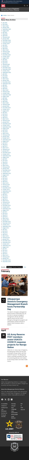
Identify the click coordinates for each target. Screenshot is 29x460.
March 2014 (6, 200)
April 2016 (5, 164)
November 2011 (7, 242)
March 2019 (6, 119)
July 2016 (5, 159)
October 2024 (6, 43)
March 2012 (6, 236)
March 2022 (6, 79)
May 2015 (5, 180)
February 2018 (6, 135)
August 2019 (6, 111)
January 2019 (6, 122)
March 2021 (6, 90)
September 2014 (7, 191)
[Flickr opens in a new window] (11, 399)
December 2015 (7, 170)
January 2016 (6, 168)
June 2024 (5, 46)
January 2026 (6, 27)
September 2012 (7, 226)
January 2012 (6, 239)
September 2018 (7, 127)
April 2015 (5, 181)
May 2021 (5, 87)
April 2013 (5, 216)
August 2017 (6, 141)
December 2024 (7, 40)
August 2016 (6, 157)
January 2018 (6, 136)
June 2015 (5, 178)
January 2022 (6, 80)
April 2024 (5, 48)
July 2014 (5, 194)
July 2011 (5, 248)
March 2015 (6, 183)
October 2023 (6, 56)
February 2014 (6, 202)
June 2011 (5, 250)
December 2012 (7, 221)
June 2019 (5, 114)
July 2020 (5, 98)
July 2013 (5, 212)
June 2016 (5, 160)
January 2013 (6, 220)
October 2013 (6, 207)
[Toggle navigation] (27, 6)
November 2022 (7, 69)
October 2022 (6, 71)
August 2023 (6, 58)
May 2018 (5, 131)
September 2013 (7, 208)
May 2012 (5, 232)
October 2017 (6, 138)
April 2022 (5, 77)
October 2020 (6, 93)
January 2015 (6, 186)
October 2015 (6, 172)
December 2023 (7, 54)
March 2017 (6, 147)
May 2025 (5, 34)
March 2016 (6, 165)
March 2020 (6, 103)
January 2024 (6, 53)
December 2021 (7, 82)
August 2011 (6, 247)
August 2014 (6, 192)
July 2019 (5, 112)
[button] (13, 3)
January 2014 (6, 204)
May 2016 (5, 162)
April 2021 (5, 88)
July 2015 (5, 176)
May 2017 (5, 144)
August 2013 (6, 210)
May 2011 (5, 252)
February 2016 (6, 167)
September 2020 (7, 95)
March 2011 (6, 255)
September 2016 (7, 155)
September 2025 (7, 29)
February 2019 (6, 120)
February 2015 (6, 184)
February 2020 (6, 104)
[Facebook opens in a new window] (2, 399)
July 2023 (5, 59)
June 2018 (5, 130)
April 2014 (5, 199)
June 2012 (5, 231)
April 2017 (5, 146)
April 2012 (5, 234)
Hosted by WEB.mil (14, 432)
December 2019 (7, 107)
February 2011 (6, 256)
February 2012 (6, 237)
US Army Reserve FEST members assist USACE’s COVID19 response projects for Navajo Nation (16, 341)
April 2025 (5, 35)
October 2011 (6, 244)
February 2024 (6, 51)
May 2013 (5, 215)
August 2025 (6, 30)
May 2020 (5, 99)
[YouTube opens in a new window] (8, 399)
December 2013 (7, 205)
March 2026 (6, 26)
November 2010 (7, 261)
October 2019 (6, 109)
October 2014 (6, 189)
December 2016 (7, 152)
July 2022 (5, 74)
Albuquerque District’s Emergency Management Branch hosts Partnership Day (17, 304)
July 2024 (5, 45)
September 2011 (7, 245)
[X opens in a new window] (5, 399)
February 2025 (6, 37)
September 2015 (7, 173)
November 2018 (7, 123)
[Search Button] (24, 6)
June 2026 (5, 24)
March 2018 (6, 133)
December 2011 (7, 240)
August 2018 (6, 128)
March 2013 (6, 218)
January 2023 (6, 66)
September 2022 (7, 72)
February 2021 (6, 91)
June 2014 (5, 196)
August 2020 (6, 96)
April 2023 (5, 63)
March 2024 (6, 50)
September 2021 (7, 83)
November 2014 (7, 188)
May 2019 (5, 115)
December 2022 (7, 67)
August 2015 (6, 175)
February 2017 (6, 149)
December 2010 (7, 260)
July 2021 (5, 85)
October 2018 (6, 125)
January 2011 (6, 258)
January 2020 (6, 106)
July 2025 (5, 32)
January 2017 (6, 151)
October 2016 (6, 154)
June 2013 (5, 213)
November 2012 (7, 223)
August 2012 (6, 228)
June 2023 (5, 61)
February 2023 (6, 64)
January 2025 (6, 38)
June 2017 (5, 143)
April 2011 (5, 253)
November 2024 (7, 42)
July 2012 (5, 229)
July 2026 (5, 22)
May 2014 (5, 197)
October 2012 (6, 224)
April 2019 (5, 117)
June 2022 (5, 75)
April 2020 (5, 101)
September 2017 (7, 139)
